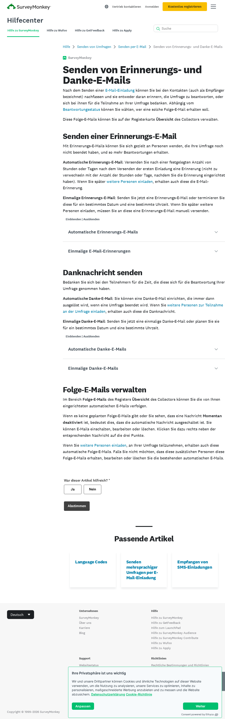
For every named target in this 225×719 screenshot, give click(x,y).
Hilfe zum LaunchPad (166, 628)
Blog (82, 633)
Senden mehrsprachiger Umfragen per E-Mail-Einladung (142, 570)
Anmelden (152, 7)
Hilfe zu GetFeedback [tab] (90, 30)
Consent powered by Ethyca (197, 714)
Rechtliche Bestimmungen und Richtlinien (180, 665)
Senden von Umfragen (94, 46)
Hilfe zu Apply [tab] (122, 30)
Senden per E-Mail (132, 46)
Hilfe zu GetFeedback (165, 623)
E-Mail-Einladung (119, 90)
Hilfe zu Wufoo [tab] (57, 30)
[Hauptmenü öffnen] (213, 6)
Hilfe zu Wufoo (161, 643)
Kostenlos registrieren (184, 6)
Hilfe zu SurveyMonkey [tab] (23, 30)
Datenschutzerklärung (108, 694)
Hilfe (66, 46)
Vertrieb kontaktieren (126, 7)
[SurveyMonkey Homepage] (29, 7)
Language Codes (91, 562)
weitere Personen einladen (130, 181)
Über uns (85, 623)
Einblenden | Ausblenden (83, 219)
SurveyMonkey (89, 618)
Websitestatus (89, 665)
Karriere (84, 628)
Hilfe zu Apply (161, 648)
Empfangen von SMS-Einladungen (194, 564)
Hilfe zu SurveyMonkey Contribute (174, 638)
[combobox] (20, 614)
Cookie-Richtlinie (139, 694)
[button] (144, 232)
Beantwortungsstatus (81, 109)
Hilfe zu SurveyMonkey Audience (173, 633)
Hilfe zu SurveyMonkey (167, 618)
